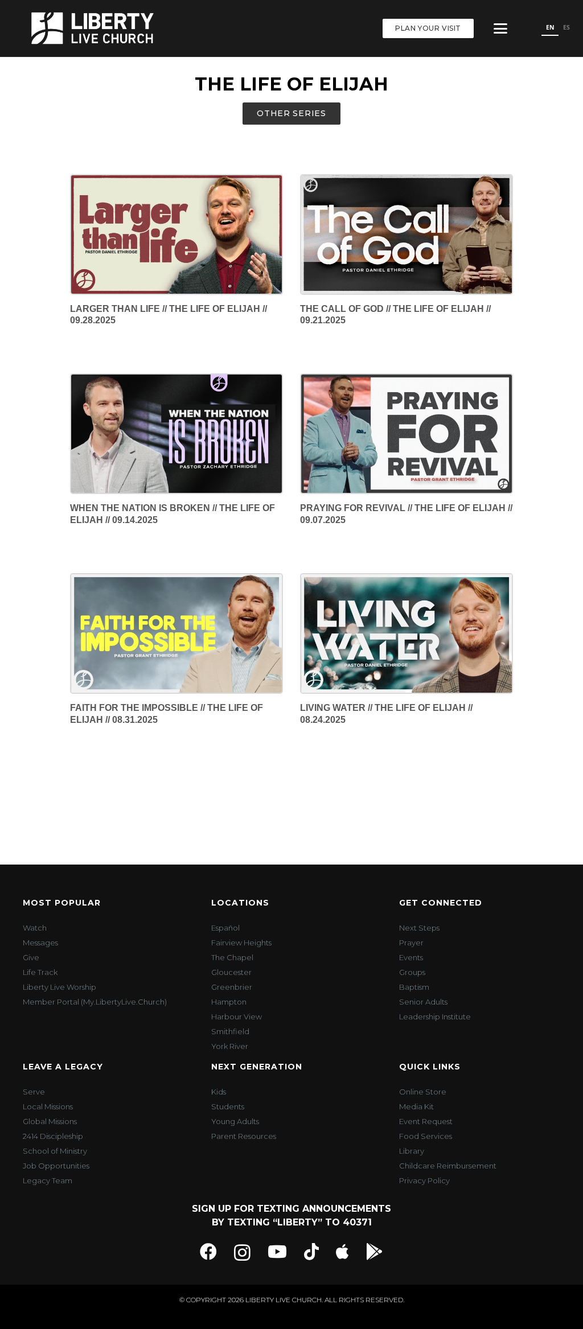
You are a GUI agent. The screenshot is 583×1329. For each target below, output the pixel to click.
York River (229, 1046)
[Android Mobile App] (374, 1251)
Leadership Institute (435, 1016)
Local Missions (48, 1106)
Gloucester (231, 972)
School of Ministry (55, 1150)
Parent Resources (243, 1136)
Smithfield (230, 1031)
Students (227, 1106)
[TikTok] (311, 1251)
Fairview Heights (241, 942)
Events (411, 957)
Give (31, 957)
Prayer (411, 942)
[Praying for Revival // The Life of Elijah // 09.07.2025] (406, 433)
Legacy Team (47, 1180)
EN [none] (550, 27)
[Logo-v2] (92, 28)
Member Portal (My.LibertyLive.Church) (95, 1001)
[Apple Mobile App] (342, 1251)
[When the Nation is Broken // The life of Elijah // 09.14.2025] (176, 433)
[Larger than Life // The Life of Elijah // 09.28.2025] (176, 234)
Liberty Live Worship (59, 986)
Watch (35, 927)
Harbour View (236, 1016)
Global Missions (50, 1121)
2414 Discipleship (53, 1136)
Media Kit (416, 1106)
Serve (34, 1091)
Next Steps (419, 927)
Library (411, 1150)
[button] (500, 28)
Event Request (426, 1121)
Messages (40, 942)
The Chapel (232, 957)
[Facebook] (208, 1251)
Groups (412, 972)
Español (225, 927)
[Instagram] (242, 1252)
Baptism (414, 986)
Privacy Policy (424, 1180)
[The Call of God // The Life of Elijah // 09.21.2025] (406, 234)
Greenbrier (231, 986)
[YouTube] (277, 1251)
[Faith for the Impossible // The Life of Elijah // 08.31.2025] (176, 633)
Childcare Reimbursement (447, 1165)
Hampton (229, 1001)
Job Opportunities (56, 1165)
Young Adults (235, 1121)
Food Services (425, 1136)
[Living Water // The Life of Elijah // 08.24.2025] (406, 633)
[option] (566, 28)
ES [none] (566, 27)
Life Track (40, 972)
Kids (218, 1091)
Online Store (422, 1091)
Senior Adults (423, 1001)
